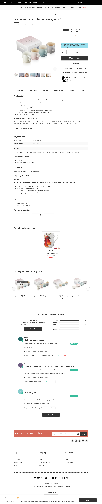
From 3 (26, 25)
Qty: (63, 52)
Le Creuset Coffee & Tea (54, 15)
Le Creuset (28, 15)
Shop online (17, 456)
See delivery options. (81, 29)
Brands (21, 15)
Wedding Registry (33, 2)
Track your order (68, 462)
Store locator (17, 459)
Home (15, 15)
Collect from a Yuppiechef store (25, 188)
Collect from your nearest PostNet (26, 191)
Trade (43, 3)
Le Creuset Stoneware (39, 15)
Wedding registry (18, 465)
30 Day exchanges (22, 203)
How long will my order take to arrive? (27, 193)
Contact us (67, 459)
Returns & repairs (68, 465)
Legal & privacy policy (44, 462)
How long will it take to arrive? (70, 47)
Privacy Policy (67, 501)
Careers (41, 459)
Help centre (67, 456)
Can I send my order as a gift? (25, 195)
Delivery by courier (22, 186)
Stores (25, 2)
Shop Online (18, 2)
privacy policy (56, 486)
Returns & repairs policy (23, 205)
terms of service (64, 486)
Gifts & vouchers (18, 462)
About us (41, 456)
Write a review (36, 25)
